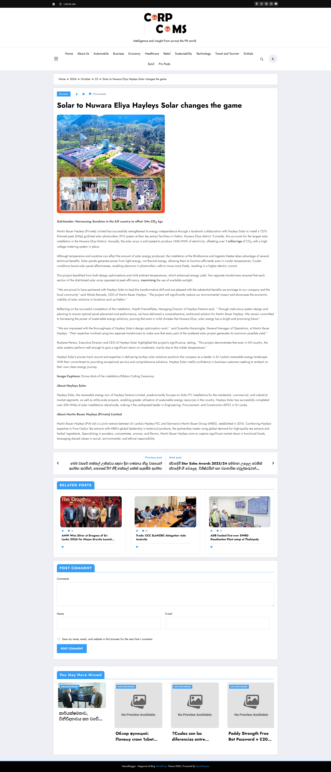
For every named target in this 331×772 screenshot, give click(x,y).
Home (69, 53)
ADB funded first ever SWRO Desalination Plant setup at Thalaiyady (234, 537)
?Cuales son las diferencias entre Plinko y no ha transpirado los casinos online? (124, 736)
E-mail (168, 614)
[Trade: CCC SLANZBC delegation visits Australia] (165, 512)
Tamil (151, 64)
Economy (134, 53)
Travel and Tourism (227, 53)
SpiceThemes (202, 766)
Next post (175, 457)
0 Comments (99, 94)
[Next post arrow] (273, 463)
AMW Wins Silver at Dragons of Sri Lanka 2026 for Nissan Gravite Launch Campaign (87, 537)
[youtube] (276, 4)
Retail (166, 53)
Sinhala (248, 53)
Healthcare (152, 53)
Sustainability (183, 53)
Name (60, 614)
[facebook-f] (257, 4)
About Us (83, 53)
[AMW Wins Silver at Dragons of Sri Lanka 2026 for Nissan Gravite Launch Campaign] (91, 512)
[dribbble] (266, 4)
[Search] (262, 59)
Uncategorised (112, 686)
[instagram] (271, 4)
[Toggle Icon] (56, 59)
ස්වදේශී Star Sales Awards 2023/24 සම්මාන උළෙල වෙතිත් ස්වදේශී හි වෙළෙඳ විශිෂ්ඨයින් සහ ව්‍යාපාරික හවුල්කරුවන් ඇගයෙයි (215, 466)
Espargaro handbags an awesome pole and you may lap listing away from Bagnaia (236, 736)
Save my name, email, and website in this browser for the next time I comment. (107, 639)
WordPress (161, 766)
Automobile (101, 53)
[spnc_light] (273, 58)
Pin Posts (164, 64)
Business (118, 53)
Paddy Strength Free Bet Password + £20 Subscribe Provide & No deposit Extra (178, 736)
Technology (203, 53)
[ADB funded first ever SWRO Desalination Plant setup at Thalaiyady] (239, 512)
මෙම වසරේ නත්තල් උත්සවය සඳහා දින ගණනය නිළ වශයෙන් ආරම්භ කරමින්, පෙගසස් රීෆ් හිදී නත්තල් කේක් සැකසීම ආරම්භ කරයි (115, 466)
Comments (63, 579)
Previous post (153, 457)
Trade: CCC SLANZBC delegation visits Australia (161, 537)
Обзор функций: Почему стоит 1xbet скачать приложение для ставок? (66, 736)
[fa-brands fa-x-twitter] (261, 4)
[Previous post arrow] (58, 463)
